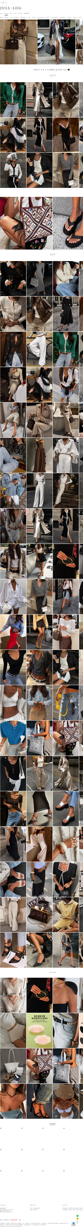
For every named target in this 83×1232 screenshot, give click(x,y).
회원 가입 (6, 13)
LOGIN (1, 13)
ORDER (15, 13)
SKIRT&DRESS (41, 17)
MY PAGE (20, 13)
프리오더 (75, 17)
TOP (29, 17)
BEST (1, 17)
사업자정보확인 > (43, 1224)
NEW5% (6, 17)
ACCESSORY (62, 17)
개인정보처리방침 (13, 1219)
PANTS (48, 17)
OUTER (34, 17)
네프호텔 (69, 17)
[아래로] (77, 1222)
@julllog (52, 1124)
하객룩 (80, 17)
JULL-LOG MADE (14, 17)
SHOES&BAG (55, 17)
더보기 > (53, 76)
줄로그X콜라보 (23, 17)
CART (11, 13)
